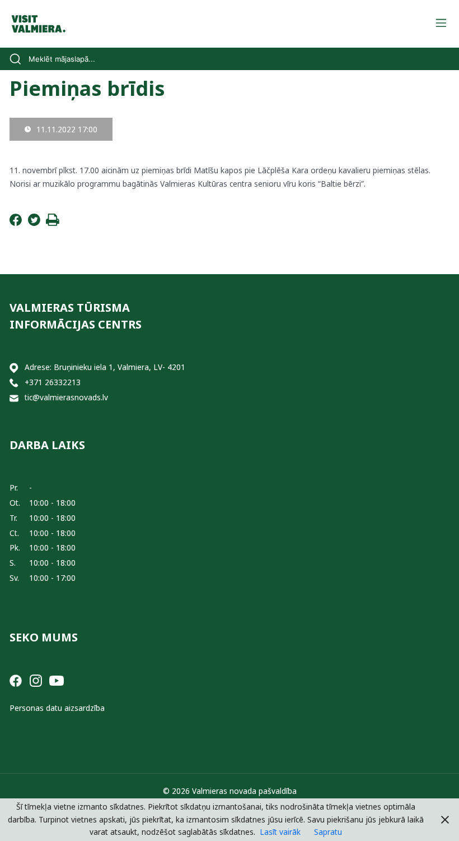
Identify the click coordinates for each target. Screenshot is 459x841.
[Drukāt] (52, 223)
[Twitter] (34, 223)
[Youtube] (56, 679)
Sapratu (328, 831)
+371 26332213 (53, 382)
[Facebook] (16, 223)
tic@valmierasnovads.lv (66, 397)
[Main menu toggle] (441, 24)
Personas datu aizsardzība (57, 708)
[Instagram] (36, 679)
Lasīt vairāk (280, 831)
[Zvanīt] (14, 382)
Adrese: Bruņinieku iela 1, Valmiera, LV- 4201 (105, 367)
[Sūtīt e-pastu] (14, 397)
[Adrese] (14, 367)
